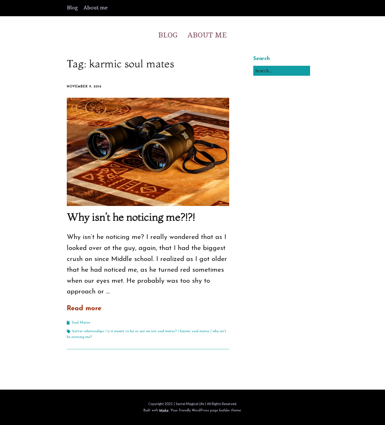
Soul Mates (81, 323)
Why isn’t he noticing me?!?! (131, 216)
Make (164, 410)
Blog (72, 7)
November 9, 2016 (84, 86)
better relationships (88, 331)
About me (95, 7)
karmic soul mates (194, 331)
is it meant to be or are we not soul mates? (142, 331)
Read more (84, 308)
